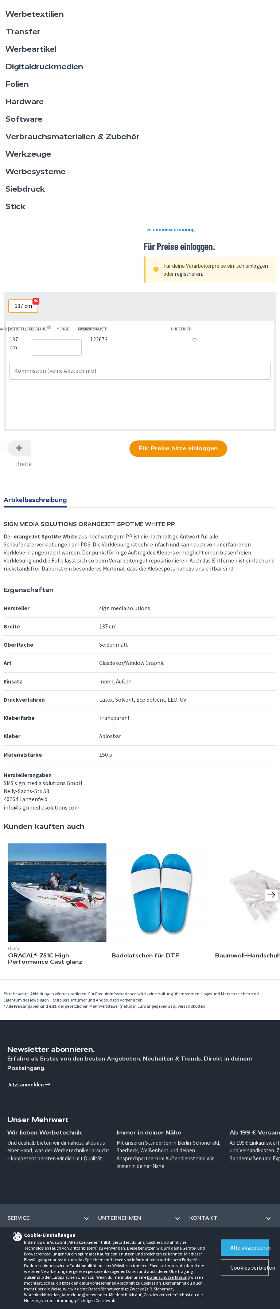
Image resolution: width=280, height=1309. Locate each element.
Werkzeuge (28, 154)
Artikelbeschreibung (171, 229)
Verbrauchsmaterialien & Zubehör (72, 136)
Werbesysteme (35, 171)
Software (23, 119)
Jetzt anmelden (26, 1084)
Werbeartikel (31, 49)
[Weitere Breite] (19, 448)
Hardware (24, 101)
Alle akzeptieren (249, 1247)
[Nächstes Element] (271, 895)
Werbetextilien (34, 14)
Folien (17, 84)
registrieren (188, 273)
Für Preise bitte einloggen (178, 448)
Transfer (22, 31)
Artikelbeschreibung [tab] (35, 499)
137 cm (26, 304)
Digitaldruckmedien (44, 66)
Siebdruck (25, 189)
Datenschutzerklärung (168, 1277)
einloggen (256, 265)
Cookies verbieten (249, 1267)
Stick (15, 206)
